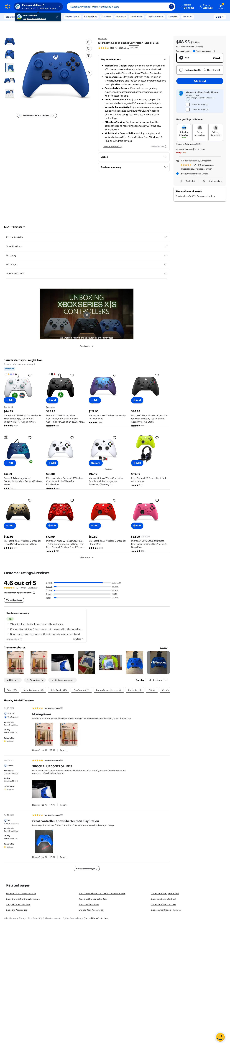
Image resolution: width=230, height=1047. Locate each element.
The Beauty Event (155, 16)
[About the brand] (165, 273)
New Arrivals (136, 16)
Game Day (173, 16)
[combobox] (121, 7)
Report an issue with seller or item (196, 169)
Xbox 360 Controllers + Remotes (166, 910)
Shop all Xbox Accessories (91, 910)
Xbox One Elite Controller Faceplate (23, 899)
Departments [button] (12, 17)
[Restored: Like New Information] (205, 69)
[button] (187, 7)
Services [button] (31, 17)
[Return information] (213, 51)
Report (63, 750)
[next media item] (89, 73)
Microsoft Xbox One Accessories (21, 893)
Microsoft (102, 38)
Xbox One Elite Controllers (163, 904)
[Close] (58, 17)
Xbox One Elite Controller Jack (93, 899)
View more (85, 557)
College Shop (90, 16)
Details (205, 173)
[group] (113, 47)
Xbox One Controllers (89, 904)
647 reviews (32, 588)
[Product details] (165, 237)
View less (77, 639)
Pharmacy (121, 16)
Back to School (72, 16)
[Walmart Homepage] (8, 7)
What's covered (193, 95)
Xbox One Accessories (16, 910)
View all (163, 647)
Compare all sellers (206, 196)
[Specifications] (165, 246)
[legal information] (201, 47)
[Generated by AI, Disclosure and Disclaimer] (165, 146)
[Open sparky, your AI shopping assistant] (220, 1037)
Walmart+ (187, 16)
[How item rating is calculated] (34, 592)
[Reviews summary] (116, 48)
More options (199, 149)
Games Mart (206, 160)
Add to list (190, 181)
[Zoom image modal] (89, 55)
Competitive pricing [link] (21, 629)
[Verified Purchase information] (61, 708)
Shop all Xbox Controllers (18, 904)
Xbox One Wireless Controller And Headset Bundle (102, 893)
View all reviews (14, 600)
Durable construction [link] (21, 634)
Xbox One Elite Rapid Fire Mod (165, 893)
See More (85, 346)
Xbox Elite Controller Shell (163, 899)
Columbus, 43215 (192, 144)
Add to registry (215, 181)
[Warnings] (165, 264)
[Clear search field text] (164, 7)
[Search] (171, 6)
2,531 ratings (124, 48)
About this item (14, 227)
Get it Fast (106, 16)
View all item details (112, 146)
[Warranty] (165, 255)
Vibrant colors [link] (17, 624)
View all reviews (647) (86, 868)
